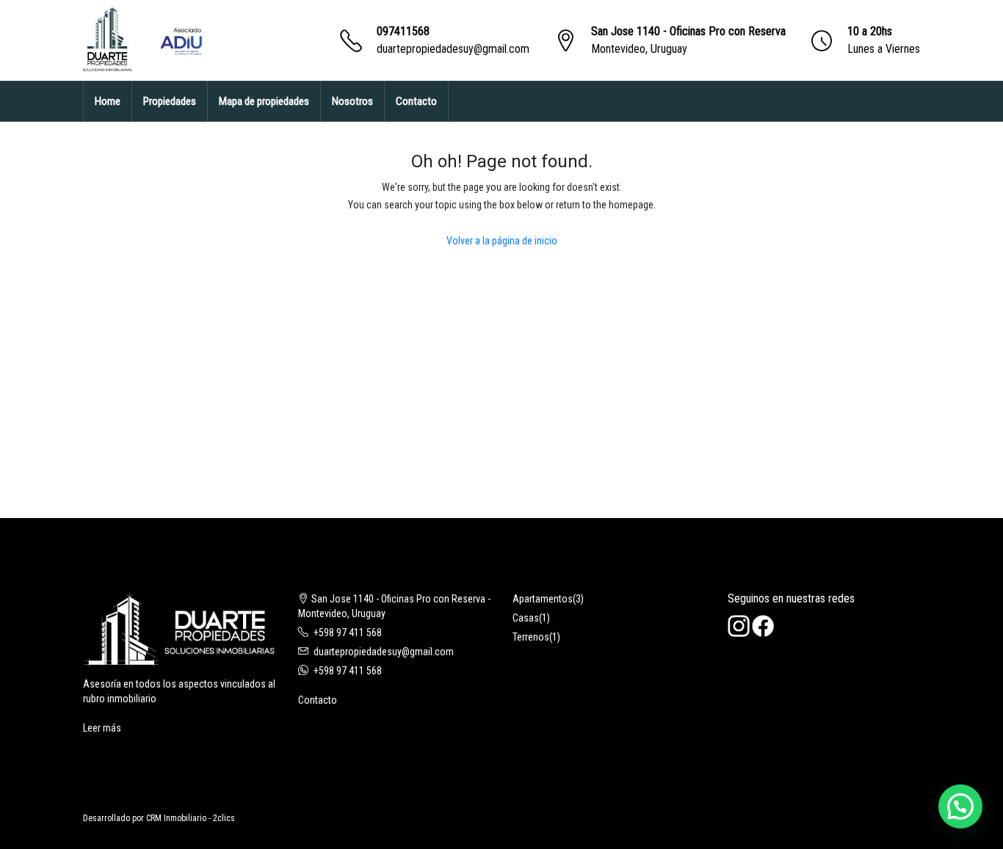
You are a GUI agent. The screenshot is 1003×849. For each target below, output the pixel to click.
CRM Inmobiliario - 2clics (190, 818)
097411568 (403, 31)
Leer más (102, 728)
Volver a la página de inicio (501, 241)
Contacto (416, 101)
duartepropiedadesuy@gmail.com (453, 49)
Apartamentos (543, 599)
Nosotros (352, 101)
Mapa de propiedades (264, 101)
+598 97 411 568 (348, 632)
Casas (526, 618)
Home (107, 101)
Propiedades (169, 101)
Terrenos (531, 637)
